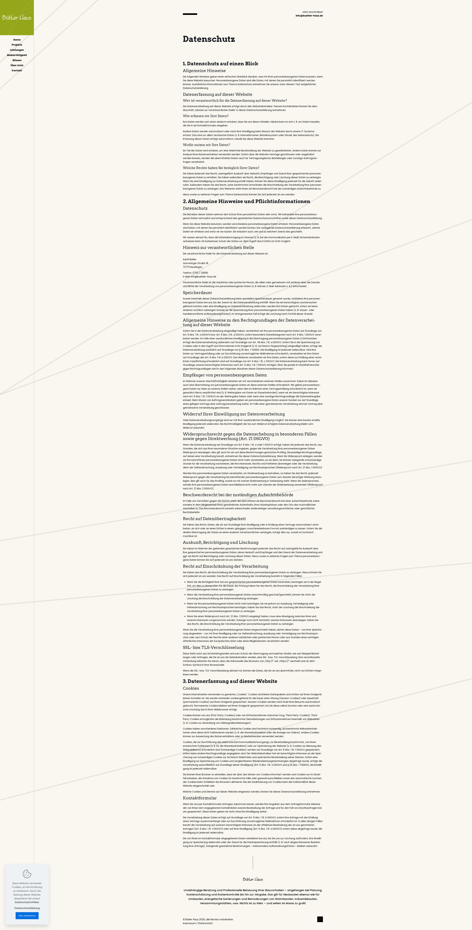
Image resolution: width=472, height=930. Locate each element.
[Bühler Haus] (17, 17)
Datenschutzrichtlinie (27, 902)
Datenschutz (205, 923)
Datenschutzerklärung (27, 908)
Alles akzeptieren (27, 915)
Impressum (189, 923)
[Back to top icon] (320, 919)
